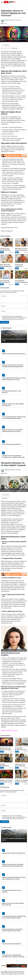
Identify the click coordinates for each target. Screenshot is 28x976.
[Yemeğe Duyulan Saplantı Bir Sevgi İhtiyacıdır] (6, 245)
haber (2, 972)
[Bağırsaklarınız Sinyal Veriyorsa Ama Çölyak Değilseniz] (21, 245)
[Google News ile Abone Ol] (6, 45)
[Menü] (2, 2)
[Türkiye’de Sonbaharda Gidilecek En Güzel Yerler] (14, 336)
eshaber (15, 974)
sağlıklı (11, 974)
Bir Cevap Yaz (5, 288)
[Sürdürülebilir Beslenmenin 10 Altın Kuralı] (21, 745)
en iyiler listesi (20, 972)
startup (7, 974)
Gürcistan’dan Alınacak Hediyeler (11, 444)
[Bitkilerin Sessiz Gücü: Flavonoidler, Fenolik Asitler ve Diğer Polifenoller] (6, 777)
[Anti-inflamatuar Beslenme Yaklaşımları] (21, 277)
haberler (6, 972)
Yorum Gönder (4, 322)
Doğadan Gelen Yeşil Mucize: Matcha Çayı (13, 353)
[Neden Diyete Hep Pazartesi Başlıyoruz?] (6, 261)
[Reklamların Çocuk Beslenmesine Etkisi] (6, 745)
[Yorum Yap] (2, 48)
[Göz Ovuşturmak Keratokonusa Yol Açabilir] (6, 277)
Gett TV (7, 20)
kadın (18, 974)
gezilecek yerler (13, 972)
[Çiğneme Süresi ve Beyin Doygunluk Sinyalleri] (21, 761)
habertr (22, 974)
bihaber (3, 974)
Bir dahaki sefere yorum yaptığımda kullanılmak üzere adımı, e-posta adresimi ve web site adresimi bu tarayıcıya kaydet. (14, 318)
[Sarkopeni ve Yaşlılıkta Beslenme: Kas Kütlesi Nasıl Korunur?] (21, 777)
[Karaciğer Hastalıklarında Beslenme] (6, 761)
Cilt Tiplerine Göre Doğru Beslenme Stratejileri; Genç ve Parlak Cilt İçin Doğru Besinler (13, 457)
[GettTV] (10, 2)
